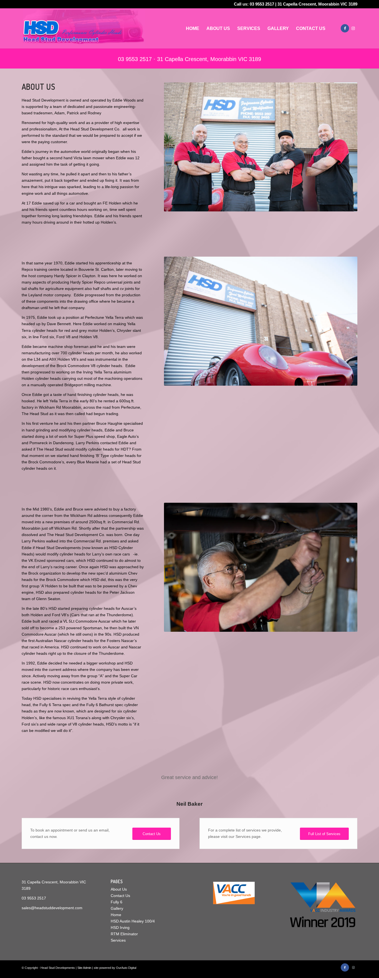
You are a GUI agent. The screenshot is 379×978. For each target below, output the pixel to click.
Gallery (117, 908)
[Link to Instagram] (353, 28)
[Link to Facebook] (345, 28)
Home (116, 915)
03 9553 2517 (262, 4)
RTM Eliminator (124, 934)
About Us (119, 889)
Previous (34, 781)
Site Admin (84, 967)
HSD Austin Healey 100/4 (133, 921)
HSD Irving (120, 927)
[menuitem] (192, 28)
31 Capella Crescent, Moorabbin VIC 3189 (317, 4)
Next (345, 781)
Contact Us (120, 895)
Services (118, 940)
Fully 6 (116, 902)
